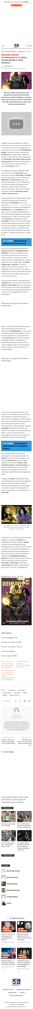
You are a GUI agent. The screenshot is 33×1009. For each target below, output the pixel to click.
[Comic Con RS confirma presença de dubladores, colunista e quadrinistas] (24, 816)
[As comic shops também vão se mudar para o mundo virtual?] (8, 835)
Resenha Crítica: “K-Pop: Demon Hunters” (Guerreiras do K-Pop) (8, 962)
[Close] (31, 4)
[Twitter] (20, 701)
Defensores (12, 690)
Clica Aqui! (16, 5)
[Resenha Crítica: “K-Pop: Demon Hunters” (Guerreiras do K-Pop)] (8, 953)
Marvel (25, 692)
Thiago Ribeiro (8, 66)
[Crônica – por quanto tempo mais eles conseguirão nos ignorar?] (8, 926)
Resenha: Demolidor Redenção (22, 662)
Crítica (21, 928)
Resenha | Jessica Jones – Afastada (7, 662)
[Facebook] (15, 701)
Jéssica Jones (7, 692)
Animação (6, 955)
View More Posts (16, 717)
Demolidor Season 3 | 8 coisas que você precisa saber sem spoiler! (8, 673)
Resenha (15, 54)
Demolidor (22, 690)
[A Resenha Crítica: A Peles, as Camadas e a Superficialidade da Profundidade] (24, 953)
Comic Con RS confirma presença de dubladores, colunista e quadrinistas (24, 825)
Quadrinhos (6, 54)
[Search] (30, 46)
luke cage (17, 692)
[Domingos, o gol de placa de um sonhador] (8, 816)
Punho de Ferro (14, 695)
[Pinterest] (25, 701)
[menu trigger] (3, 46)
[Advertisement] (16, 25)
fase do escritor (19, 205)
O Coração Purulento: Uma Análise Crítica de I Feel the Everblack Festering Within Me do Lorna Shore (23, 846)
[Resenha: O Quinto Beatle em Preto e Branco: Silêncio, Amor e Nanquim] (24, 926)
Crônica (5, 928)
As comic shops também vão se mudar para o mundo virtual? (8, 844)
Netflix (5, 695)
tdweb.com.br (22, 1006)
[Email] (29, 701)
